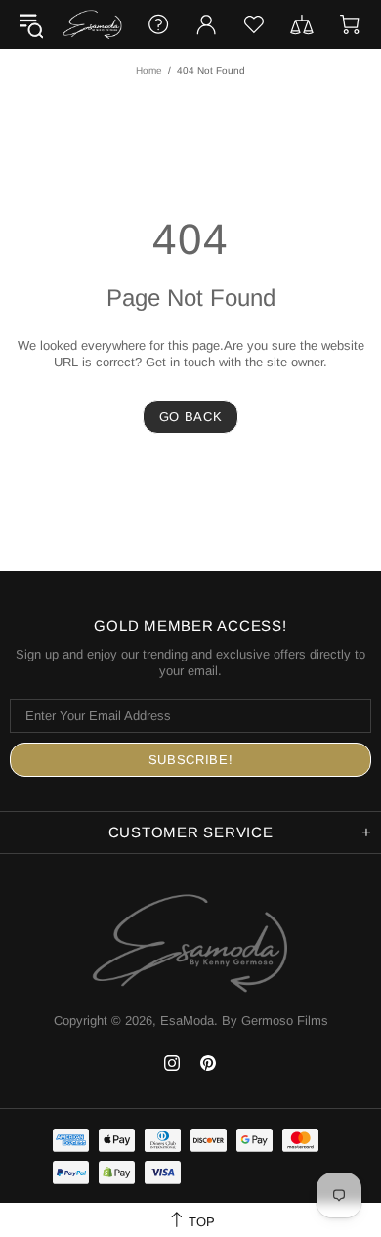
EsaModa (92, 25)
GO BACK (191, 416)
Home (149, 70)
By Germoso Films (275, 1020)
